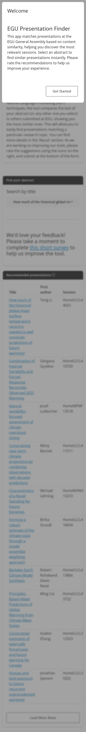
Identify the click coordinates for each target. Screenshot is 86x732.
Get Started (62, 91)
